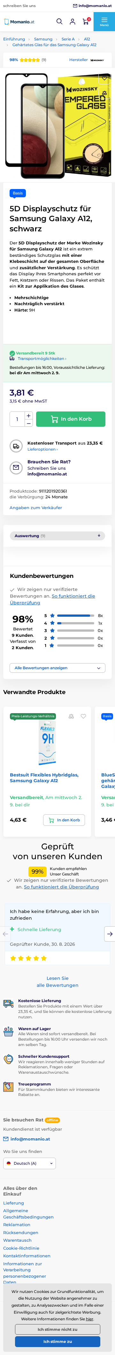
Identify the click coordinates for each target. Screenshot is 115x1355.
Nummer (17, 419)
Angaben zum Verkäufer (36, 507)
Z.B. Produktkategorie (41, 57)
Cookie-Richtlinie (21, 1248)
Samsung (43, 39)
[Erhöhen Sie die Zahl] (29, 415)
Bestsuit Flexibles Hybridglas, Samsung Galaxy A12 (44, 777)
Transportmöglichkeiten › (42, 358)
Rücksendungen (20, 1232)
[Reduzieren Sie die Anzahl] (29, 423)
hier (89, 1318)
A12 (87, 39)
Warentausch (17, 1240)
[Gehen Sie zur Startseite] (19, 21)
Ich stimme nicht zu (57, 1329)
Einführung (14, 39)
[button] (59, 21)
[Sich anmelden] (72, 21)
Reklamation (16, 1224)
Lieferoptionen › (42, 449)
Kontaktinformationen (26, 1255)
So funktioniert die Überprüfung (61, 887)
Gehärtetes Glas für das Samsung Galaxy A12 (54, 44)
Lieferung (13, 1202)
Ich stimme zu (57, 1341)
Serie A (68, 39)
